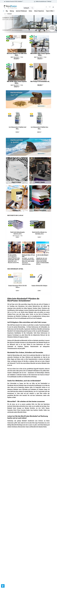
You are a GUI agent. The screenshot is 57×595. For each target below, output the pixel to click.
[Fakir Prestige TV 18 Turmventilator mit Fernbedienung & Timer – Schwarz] (40, 72)
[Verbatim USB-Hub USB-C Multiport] (39, 278)
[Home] (3, 10)
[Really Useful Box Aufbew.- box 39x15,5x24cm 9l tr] (39, 224)
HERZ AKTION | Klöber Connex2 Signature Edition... (40, 54)
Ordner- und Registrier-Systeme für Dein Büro (17, 361)
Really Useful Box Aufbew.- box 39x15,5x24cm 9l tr (39, 233)
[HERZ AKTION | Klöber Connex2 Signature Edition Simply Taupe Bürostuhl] (17, 72)
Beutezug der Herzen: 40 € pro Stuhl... (28, 255)
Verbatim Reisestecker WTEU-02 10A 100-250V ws (17, 286)
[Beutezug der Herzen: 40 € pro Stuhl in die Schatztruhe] (28, 247)
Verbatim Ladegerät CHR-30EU (39, 127)
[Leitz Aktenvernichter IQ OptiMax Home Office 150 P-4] (17, 118)
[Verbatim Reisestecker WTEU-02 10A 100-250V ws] (17, 278)
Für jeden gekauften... (12, 255)
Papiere (27, 427)
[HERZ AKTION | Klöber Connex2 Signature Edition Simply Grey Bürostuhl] (40, 44)
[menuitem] (53, 6)
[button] (3, 586)
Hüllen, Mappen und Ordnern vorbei (15, 359)
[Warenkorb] (53, 6)
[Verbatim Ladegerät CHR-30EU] (39, 118)
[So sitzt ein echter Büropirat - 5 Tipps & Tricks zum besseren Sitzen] (42, 247)
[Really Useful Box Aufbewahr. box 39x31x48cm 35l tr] (17, 224)
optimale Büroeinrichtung (19, 327)
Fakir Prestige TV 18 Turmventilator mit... (40, 81)
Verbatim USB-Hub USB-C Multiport (39, 285)
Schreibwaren (15, 427)
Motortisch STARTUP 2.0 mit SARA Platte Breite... (17, 54)
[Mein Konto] (46, 6)
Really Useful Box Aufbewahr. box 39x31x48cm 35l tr (17, 233)
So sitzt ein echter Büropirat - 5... (42, 255)
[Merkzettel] (49, 6)
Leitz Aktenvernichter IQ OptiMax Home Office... (17, 128)
